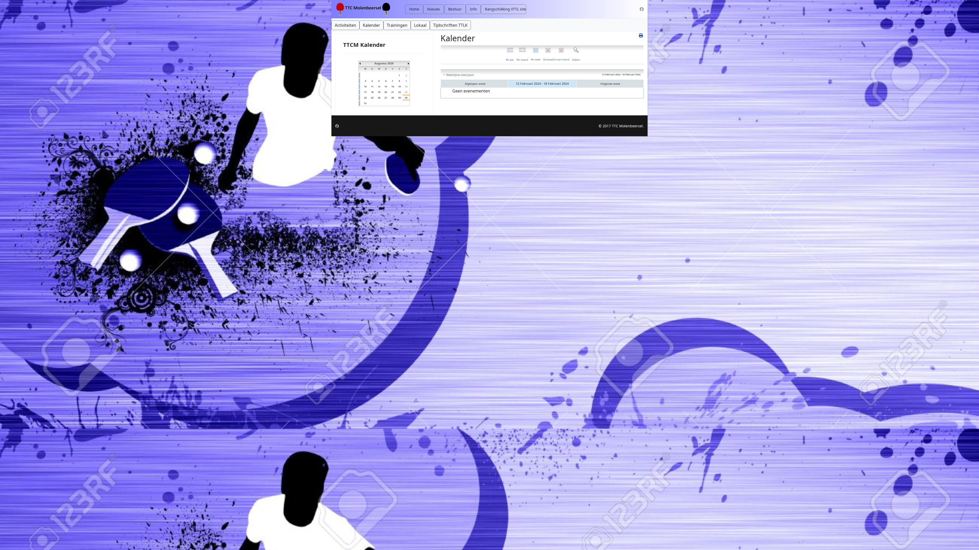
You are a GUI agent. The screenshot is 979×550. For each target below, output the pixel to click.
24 (365, 97)
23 (406, 92)
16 (406, 86)
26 (379, 97)
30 (406, 97)
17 (365, 92)
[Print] (641, 35)
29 (399, 97)
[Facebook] (642, 9)
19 (379, 92)
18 (372, 92)
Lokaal (420, 25)
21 (392, 92)
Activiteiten (345, 25)
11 (372, 86)
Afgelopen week (475, 84)
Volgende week (610, 84)
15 (399, 86)
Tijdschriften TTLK (450, 25)
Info (473, 9)
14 (392, 86)
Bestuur (455, 9)
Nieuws (433, 9)
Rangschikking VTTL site (505, 9)
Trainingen (397, 25)
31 (365, 103)
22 (399, 92)
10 (365, 86)
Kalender (371, 25)
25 (372, 97)
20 (385, 92)
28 (392, 97)
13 (385, 86)
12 (379, 86)
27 (385, 97)
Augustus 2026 (384, 63)
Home (414, 9)
